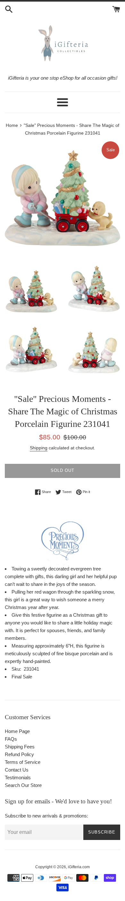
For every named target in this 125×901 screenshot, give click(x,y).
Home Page (17, 731)
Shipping (38, 447)
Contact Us (17, 770)
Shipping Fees (20, 746)
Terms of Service (22, 762)
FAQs (11, 739)
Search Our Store (23, 785)
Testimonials (18, 777)
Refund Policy (19, 754)
